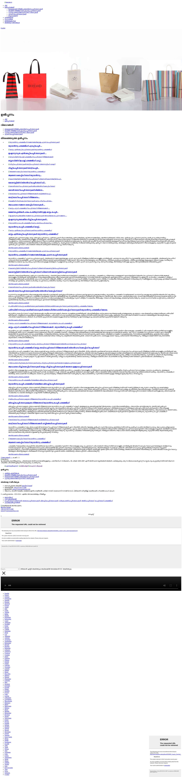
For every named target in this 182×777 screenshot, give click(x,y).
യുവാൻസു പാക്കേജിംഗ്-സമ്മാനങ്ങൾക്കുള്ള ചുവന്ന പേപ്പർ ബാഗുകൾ (37, 255)
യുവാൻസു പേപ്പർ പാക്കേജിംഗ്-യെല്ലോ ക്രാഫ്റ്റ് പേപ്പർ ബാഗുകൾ (36, 384)
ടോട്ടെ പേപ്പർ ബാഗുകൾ (31, 501)
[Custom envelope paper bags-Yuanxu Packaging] (30, 230)
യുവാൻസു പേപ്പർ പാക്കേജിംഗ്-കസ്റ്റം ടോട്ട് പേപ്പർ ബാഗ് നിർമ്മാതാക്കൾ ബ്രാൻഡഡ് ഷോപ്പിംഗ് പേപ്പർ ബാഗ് (53, 348)
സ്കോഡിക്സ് (13, 16)
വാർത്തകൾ (9, 17)
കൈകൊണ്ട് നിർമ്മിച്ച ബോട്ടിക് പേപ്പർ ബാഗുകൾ (25, 9)
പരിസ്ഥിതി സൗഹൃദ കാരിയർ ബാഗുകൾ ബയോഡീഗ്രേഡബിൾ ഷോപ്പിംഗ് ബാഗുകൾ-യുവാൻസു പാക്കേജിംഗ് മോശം (57, 310)
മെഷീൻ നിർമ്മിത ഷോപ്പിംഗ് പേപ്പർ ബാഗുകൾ (24, 10)
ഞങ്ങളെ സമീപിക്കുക (12, 22)
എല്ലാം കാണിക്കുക (12, 473)
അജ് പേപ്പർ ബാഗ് (88, 501)
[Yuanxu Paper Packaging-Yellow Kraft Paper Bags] (32, 380)
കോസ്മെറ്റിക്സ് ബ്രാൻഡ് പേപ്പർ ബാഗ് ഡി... (27, 183)
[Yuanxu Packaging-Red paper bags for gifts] (33, 251)
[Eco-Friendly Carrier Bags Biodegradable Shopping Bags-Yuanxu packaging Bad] (50, 306)
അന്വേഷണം (13, 248)
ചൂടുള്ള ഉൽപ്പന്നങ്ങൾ (12, 502)
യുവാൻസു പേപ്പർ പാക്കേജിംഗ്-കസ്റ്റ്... (24, 227)
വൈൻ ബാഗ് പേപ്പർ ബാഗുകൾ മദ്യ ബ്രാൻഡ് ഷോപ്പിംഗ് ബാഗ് (35, 291)
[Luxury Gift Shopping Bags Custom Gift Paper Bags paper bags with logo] (44, 363)
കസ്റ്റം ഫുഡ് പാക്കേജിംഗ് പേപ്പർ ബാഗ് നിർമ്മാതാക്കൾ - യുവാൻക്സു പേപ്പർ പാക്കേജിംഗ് (45, 327)
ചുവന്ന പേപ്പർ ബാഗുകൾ (17, 14)
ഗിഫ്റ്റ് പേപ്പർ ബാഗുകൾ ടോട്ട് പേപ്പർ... (23, 168)
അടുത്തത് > (6, 457)
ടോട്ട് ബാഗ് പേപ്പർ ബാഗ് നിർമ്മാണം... (24, 197)
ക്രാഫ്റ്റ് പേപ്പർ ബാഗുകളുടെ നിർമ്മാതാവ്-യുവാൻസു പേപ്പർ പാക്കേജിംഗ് (38, 403)
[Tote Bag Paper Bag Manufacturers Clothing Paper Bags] (33, 419)
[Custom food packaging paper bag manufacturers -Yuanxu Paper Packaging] (40, 323)
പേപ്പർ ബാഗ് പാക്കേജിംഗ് (104, 501)
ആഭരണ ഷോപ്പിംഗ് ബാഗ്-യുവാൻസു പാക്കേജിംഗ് (29, 442)
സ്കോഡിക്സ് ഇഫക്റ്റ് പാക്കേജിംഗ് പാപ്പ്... (25, 161)
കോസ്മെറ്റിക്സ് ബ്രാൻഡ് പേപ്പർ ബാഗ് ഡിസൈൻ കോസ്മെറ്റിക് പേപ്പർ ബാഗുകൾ (42, 272)
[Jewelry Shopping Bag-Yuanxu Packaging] (26, 438)
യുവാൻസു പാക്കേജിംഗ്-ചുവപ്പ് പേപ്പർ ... (25, 146)
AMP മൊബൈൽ (10, 499)
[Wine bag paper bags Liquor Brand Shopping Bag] (31, 287)
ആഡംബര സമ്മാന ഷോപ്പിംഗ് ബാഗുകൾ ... (26, 205)
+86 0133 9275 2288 (20, 487)
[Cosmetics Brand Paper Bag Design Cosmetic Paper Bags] (37, 268)
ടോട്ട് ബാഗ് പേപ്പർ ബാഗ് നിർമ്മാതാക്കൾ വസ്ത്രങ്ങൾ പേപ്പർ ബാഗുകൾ (37, 423)
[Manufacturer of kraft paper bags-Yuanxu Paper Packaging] (34, 399)
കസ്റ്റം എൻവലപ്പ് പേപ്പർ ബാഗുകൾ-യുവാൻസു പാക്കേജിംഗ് (33, 234)
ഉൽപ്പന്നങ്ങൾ (9, 7)
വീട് (6, 5)
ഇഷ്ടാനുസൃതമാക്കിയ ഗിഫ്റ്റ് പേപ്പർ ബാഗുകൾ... (28, 219)
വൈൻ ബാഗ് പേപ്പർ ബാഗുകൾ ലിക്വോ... (26, 190)
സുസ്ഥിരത (9, 19)
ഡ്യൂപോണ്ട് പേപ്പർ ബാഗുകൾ (70, 501)
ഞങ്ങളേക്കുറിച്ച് (10, 21)
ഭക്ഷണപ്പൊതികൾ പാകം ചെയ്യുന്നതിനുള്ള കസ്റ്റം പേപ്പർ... (33, 212)
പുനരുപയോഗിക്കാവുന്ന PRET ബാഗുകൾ (23, 12)
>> (12, 457)
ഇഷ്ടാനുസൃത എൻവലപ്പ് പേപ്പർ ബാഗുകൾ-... (27, 153)
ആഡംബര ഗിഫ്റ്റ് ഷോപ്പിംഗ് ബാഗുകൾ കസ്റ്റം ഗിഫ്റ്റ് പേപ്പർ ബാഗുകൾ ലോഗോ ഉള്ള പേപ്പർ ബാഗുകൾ (50, 367)
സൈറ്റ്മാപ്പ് (9, 497)
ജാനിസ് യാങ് (27, 486)
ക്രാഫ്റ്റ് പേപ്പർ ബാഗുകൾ (49, 501)
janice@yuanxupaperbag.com (21, 489)
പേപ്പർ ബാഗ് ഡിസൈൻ (13, 501)
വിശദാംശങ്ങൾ (23, 248)
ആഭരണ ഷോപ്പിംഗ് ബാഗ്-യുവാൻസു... (25, 175)
